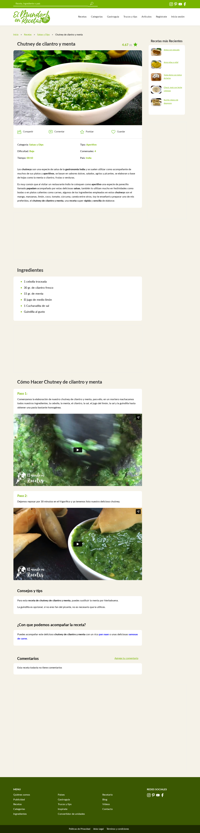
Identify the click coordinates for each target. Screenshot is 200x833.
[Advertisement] (77, 236)
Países (61, 795)
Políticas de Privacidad (79, 829)
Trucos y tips (130, 16)
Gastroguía (113, 16)
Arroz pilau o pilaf (171, 62)
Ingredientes (20, 814)
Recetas (82, 16)
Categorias (97, 16)
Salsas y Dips (43, 35)
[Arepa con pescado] (156, 52)
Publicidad (19, 799)
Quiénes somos (21, 795)
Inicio (15, 35)
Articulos (147, 16)
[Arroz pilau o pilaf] (156, 64)
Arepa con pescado (172, 50)
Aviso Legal (98, 829)
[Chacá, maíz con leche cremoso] (156, 89)
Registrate (161, 16)
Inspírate (62, 809)
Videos (106, 804)
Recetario (107, 795)
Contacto (107, 809)
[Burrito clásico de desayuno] (156, 102)
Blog (104, 799)
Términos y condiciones (118, 829)
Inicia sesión (178, 16)
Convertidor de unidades (71, 814)
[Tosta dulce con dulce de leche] (156, 77)
